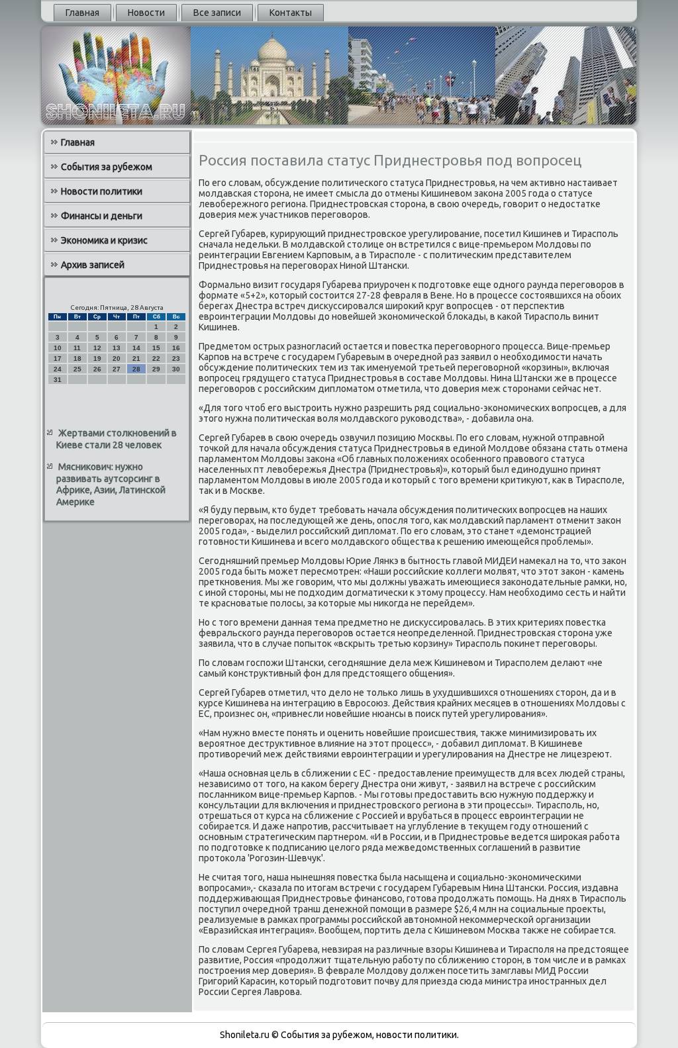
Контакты (290, 12)
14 (136, 348)
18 (77, 358)
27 (117, 369)
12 (97, 348)
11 (77, 348)
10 (58, 348)
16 (176, 348)
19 (97, 358)
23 (176, 358)
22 (156, 358)
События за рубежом (106, 167)
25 (77, 369)
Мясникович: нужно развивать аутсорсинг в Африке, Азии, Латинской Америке (111, 484)
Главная (82, 12)
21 (136, 358)
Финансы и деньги (101, 216)
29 (156, 369)
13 (117, 348)
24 (58, 369)
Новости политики (101, 191)
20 (117, 358)
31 (58, 379)
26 (97, 369)
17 (58, 358)
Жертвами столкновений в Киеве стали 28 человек (116, 439)
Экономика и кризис (104, 240)
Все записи (217, 12)
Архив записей (92, 265)
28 (136, 369)
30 (176, 369)
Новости (146, 12)
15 (156, 348)
